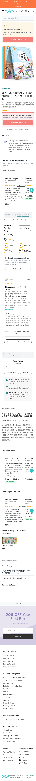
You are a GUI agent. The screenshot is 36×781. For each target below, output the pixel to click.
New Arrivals (8, 661)
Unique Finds (8, 709)
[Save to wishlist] (32, 88)
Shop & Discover (10, 652)
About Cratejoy (8, 730)
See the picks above (20, 355)
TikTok (23, 763)
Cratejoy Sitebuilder (10, 736)
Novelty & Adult (9, 706)
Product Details (17, 220)
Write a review (18, 269)
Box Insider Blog (9, 658)
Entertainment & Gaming (12, 686)
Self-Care (6, 697)
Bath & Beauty (8, 694)
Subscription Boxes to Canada (14, 719)
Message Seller (11, 372)
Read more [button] (9, 310)
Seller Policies (8, 758)
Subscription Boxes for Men (13, 680)
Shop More (25, 372)
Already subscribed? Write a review (18, 129)
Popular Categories (11, 674)
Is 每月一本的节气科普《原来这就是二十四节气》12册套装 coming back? (16, 572)
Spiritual (6, 700)
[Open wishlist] (29, 11)
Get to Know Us (10, 726)
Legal (5, 748)
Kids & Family (8, 683)
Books (5, 692)
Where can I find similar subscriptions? (14, 578)
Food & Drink (8, 689)
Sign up (18, 637)
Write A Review (25, 228)
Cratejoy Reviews (9, 667)
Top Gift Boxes (8, 655)
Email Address (10, 630)
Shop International (11, 716)
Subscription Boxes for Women (14, 677)
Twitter (24, 757)
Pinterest (24, 760)
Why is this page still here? (11, 566)
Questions (28, 220)
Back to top (18, 604)
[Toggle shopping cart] (32, 11)
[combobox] (18, 18)
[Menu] (3, 11)
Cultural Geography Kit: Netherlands (14, 179)
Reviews (7, 220)
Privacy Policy (8, 755)
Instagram (25, 754)
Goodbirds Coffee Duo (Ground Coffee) (14, 458)
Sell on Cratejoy (9, 733)
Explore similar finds (17, 39)
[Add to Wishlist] (21, 178)
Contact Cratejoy (9, 741)
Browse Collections (10, 664)
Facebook (24, 752)
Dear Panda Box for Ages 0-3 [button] (22, 333)
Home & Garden (9, 703)
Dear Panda (6, 88)
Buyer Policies (8, 760)
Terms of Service (9, 752)
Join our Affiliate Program (12, 738)
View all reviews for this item (17, 342)
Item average (17, 239)
